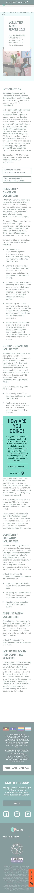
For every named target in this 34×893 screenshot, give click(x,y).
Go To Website (14, 473)
